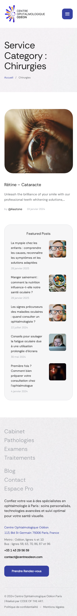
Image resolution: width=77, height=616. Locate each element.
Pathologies (19, 440)
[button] (65, 598)
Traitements (19, 458)
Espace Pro (18, 488)
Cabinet (14, 431)
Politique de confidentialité (21, 607)
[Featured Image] (38, 141)
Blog (9, 471)
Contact (15, 480)
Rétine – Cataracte (22, 184)
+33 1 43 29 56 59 (16, 550)
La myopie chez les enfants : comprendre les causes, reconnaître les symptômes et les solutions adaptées (27, 253)
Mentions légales (53, 607)
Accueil (8, 77)
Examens (16, 449)
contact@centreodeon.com (23, 557)
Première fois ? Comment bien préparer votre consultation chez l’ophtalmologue (23, 375)
